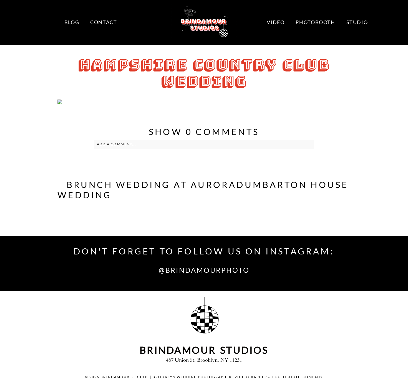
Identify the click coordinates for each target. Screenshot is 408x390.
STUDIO (357, 22)
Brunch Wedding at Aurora (152, 184)
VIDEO (275, 22)
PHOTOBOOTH (315, 22)
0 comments (204, 131)
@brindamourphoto (204, 270)
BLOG (71, 22)
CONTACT (103, 22)
